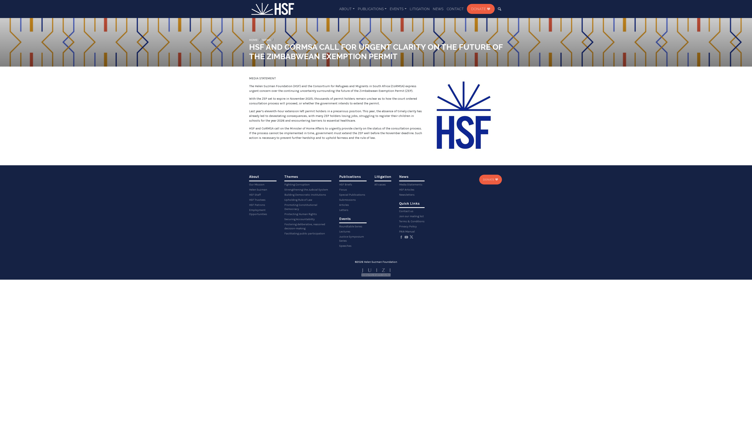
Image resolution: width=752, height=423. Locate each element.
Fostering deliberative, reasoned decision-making (304, 226)
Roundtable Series (350, 226)
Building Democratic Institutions (305, 194)
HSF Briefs (345, 184)
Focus (343, 189)
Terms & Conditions (412, 221)
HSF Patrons (257, 205)
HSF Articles (406, 189)
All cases (380, 184)
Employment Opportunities (258, 212)
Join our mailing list (411, 216)
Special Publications (352, 194)
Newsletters (407, 194)
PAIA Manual (407, 231)
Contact (455, 9)
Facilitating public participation (304, 233)
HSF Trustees (257, 200)
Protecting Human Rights (300, 214)
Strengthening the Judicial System (306, 189)
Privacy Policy (408, 226)
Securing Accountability (299, 219)
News (438, 9)
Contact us (406, 211)
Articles (344, 205)
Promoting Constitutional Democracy (300, 207)
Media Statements (410, 184)
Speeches (345, 246)
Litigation (420, 9)
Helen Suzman (258, 189)
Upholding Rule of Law (298, 200)
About (345, 9)
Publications (371, 9)
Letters (343, 210)
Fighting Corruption (297, 184)
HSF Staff (255, 194)
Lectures (344, 231)
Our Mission (256, 184)
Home (253, 40)
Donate (479, 9)
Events (397, 9)
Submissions (347, 200)
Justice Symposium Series (351, 238)
